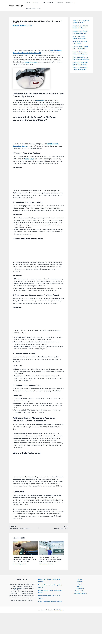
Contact (50, 3)
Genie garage (29, 159)
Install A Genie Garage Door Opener (50, 601)
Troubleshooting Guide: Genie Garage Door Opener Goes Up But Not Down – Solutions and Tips (50, 559)
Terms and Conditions (33, 8)
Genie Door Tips (16, 5)
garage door (40, 100)
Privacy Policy (70, 3)
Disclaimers (59, 3)
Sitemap (35, 3)
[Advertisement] (38, 39)
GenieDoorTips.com (59, 610)
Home (28, 3)
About (43, 3)
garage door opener (31, 62)
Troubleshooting (17, 563)
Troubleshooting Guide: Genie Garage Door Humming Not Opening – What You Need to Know (25, 559)
